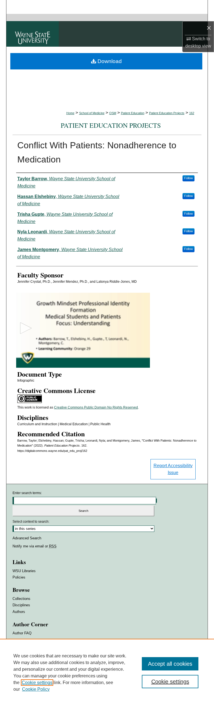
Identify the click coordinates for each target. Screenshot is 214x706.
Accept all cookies (170, 664)
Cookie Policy (36, 689)
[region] (107, 672)
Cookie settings (37, 682)
